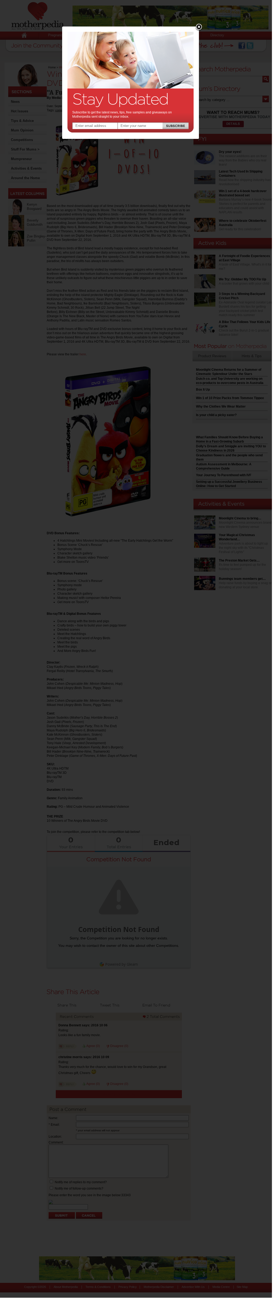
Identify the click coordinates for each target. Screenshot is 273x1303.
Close (199, 27)
